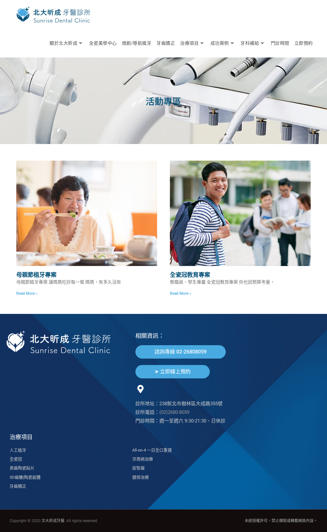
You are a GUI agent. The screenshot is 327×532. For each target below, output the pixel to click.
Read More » (27, 293)
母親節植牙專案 (36, 274)
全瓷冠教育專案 (190, 274)
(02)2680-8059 (174, 412)
